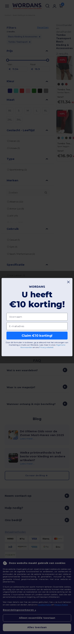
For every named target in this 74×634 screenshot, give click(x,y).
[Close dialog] (68, 282)
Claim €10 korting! (37, 335)
